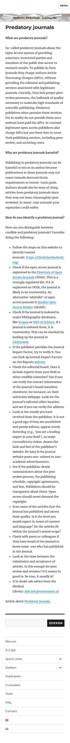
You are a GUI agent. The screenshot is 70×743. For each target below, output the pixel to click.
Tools (9, 693)
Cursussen (13, 685)
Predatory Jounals (37, 601)
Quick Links (13, 659)
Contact (11, 711)
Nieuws (10, 641)
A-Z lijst (10, 650)
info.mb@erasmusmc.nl (42, 591)
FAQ (8, 702)
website (39, 362)
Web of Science (43, 322)
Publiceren (13, 676)
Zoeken (56, 623)
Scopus (23, 322)
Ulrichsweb (20, 342)
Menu (64, 5)
